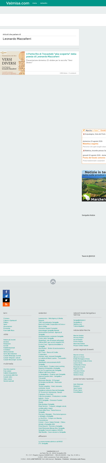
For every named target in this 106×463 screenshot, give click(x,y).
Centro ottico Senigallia (46, 338)
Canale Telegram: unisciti (11, 358)
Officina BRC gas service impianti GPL (51, 342)
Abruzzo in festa (78, 357)
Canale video (7, 377)
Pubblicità (66, 459)
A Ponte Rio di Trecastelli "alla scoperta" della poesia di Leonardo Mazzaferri (51, 55)
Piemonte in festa (79, 367)
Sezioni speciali (8, 381)
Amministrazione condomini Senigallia (51, 336)
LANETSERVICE (36, 459)
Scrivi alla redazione (10, 354)
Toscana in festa (78, 371)
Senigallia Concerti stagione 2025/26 (51, 430)
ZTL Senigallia (43, 443)
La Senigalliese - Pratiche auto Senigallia (52, 374)
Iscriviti (5, 345)
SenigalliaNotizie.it (79, 320)
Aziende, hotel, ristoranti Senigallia (50, 356)
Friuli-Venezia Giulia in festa (82, 361)
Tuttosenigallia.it (78, 326)
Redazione (7, 344)
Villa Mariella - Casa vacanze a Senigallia (52, 432)
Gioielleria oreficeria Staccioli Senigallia (51, 390)
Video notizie (7, 379)
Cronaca (6, 318)
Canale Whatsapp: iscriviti (12, 355)
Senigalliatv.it (77, 322)
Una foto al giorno (9, 369)
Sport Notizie (77, 388)
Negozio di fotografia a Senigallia (49, 368)
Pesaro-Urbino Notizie (80, 345)
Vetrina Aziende (8, 352)
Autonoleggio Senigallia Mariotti (49, 330)
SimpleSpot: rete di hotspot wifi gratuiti (51, 340)
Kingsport (76, 386)
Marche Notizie (78, 335)
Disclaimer (58, 459)
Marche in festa (78, 355)
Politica (5, 322)
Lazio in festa (77, 363)
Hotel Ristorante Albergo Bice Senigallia (52, 428)
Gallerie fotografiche (10, 373)
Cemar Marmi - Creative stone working (51, 366)
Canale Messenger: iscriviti (12, 359)
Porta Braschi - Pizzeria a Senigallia (50, 426)
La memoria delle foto (10, 375)
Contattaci (6, 350)
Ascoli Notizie (77, 339)
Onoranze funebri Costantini (48, 328)
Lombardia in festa (79, 365)
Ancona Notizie (78, 337)
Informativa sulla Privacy (77, 459)
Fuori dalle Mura (8, 330)
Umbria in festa (78, 373)
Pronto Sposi (77, 390)
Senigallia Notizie (88, 215)
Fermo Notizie (78, 341)
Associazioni (7, 326)
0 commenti (72, 73)
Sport (5, 324)
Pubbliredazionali (9, 348)
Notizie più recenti (9, 340)
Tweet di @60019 (88, 256)
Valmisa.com (77, 324)
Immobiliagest (78, 392)
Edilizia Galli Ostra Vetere (47, 372)
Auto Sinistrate (78, 384)
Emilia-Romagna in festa (81, 359)
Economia (6, 328)
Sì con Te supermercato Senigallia (50, 370)
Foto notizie (7, 371)
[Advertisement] (94, 70)
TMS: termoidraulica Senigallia (49, 322)
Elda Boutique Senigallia (46, 404)
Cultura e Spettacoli (9, 320)
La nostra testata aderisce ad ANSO (51, 441)
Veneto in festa (78, 375)
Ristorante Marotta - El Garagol (49, 380)
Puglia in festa (78, 369)
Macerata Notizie (79, 343)
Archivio (6, 342)
